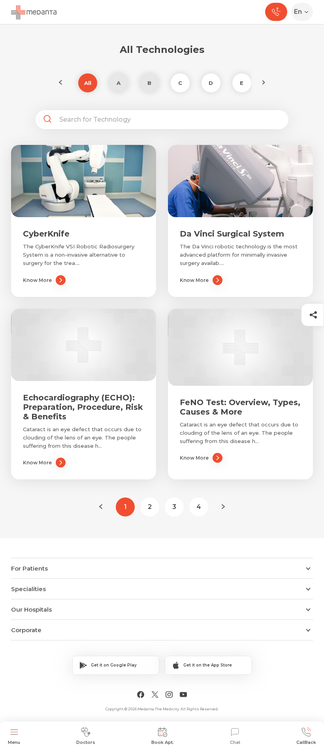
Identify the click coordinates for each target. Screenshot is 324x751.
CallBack (306, 742)
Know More (37, 280)
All (87, 83)
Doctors (85, 742)
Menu (14, 742)
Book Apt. (162, 742)
